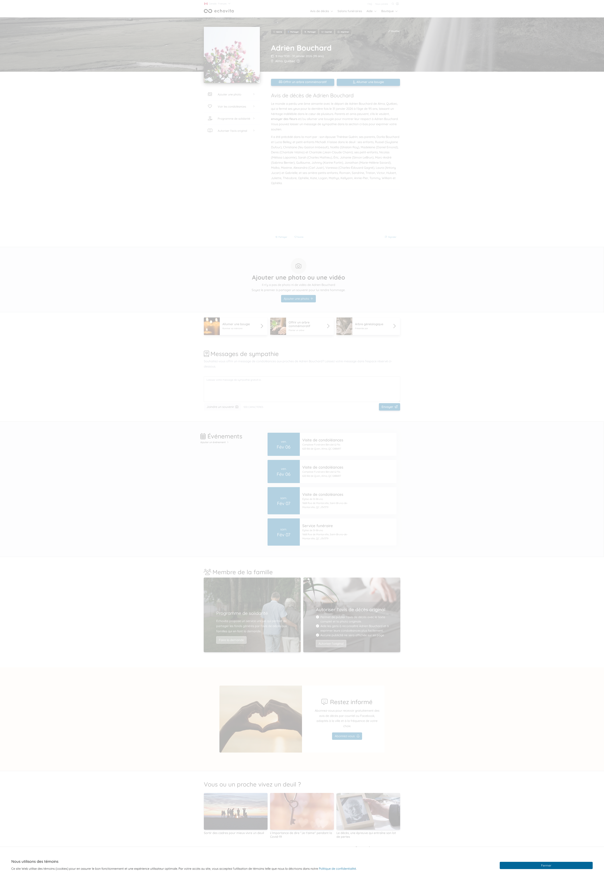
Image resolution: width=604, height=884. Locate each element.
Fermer (546, 865)
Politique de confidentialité (337, 868)
